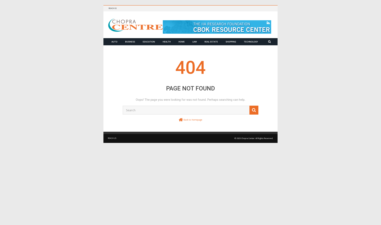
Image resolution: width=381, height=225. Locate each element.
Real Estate (211, 41)
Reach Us (113, 8)
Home (181, 41)
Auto (114, 41)
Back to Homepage (193, 119)
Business (130, 41)
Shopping (231, 41)
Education (149, 41)
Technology (251, 41)
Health (167, 41)
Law (194, 41)
